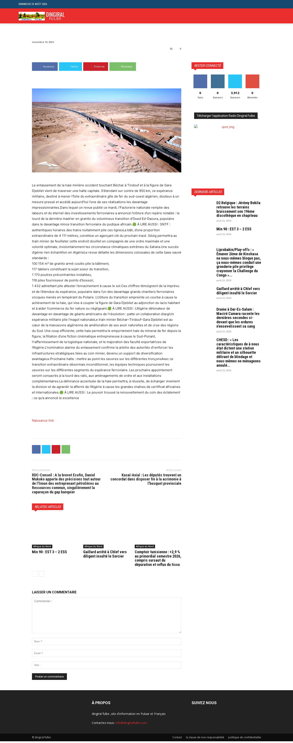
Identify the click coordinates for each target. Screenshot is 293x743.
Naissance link (43, 420)
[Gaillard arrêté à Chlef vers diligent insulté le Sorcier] (106, 532)
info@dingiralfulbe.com (131, 723)
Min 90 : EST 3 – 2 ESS (49, 552)
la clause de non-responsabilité (205, 737)
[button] (271, 4)
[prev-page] (34, 574)
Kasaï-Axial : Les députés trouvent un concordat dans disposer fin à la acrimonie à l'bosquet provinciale (145, 479)
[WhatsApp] (66, 449)
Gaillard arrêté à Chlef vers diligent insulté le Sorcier (105, 554)
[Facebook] (36, 449)
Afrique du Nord (42, 546)
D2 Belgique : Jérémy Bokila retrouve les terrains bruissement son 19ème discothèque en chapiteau (238, 209)
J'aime (200, 76)
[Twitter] (46, 449)
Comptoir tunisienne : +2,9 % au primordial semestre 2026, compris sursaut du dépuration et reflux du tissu (158, 558)
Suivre (217, 76)
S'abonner (252, 76)
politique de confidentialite (244, 737)
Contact (177, 737)
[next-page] (41, 574)
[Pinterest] (56, 449)
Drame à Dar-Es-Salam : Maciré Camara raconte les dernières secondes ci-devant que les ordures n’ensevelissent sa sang (238, 317)
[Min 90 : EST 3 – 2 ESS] (55, 532)
